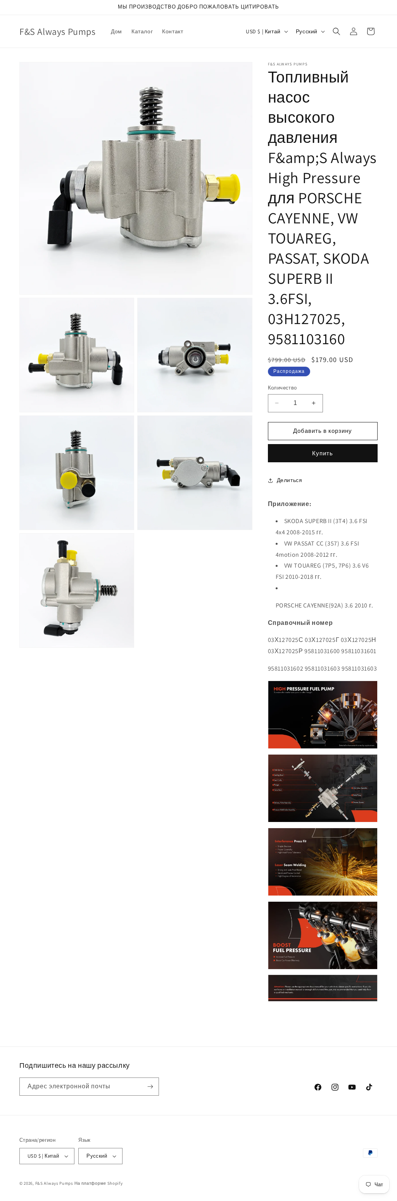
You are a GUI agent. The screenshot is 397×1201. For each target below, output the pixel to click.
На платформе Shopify (98, 1183)
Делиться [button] (289, 480)
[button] (336, 31)
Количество (282, 387)
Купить (322, 453)
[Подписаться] (150, 1086)
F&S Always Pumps (54, 1183)
